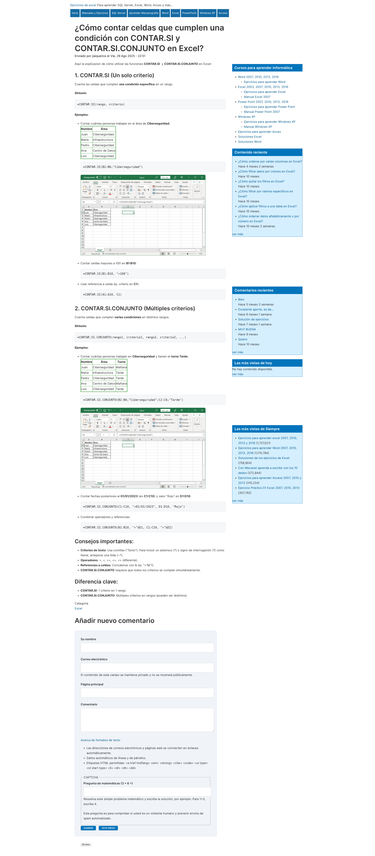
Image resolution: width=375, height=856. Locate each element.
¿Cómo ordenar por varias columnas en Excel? (270, 161)
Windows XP (207, 13)
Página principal (92, 684)
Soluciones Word (249, 141)
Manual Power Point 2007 (262, 112)
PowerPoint (189, 13)
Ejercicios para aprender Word (264, 82)
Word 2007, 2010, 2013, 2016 (258, 77)
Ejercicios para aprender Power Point (269, 107)
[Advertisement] (267, 37)
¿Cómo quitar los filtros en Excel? (261, 181)
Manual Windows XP (258, 126)
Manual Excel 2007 (257, 97)
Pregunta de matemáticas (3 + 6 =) (108, 783)
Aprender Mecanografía (143, 13)
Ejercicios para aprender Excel (265, 92)
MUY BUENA (247, 329)
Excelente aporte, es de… (256, 309)
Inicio (75, 13)
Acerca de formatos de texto (100, 740)
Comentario (89, 704)
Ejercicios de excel (83, 5)
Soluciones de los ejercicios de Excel (263, 458)
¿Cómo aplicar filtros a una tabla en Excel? (267, 206)
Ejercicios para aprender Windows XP (269, 121)
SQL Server (119, 13)
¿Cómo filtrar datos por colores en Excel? (266, 171)
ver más (237, 234)
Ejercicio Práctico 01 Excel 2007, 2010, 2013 (268, 488)
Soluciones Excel (250, 136)
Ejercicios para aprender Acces (259, 131)
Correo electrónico (94, 659)
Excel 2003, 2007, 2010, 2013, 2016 (263, 87)
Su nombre (88, 639)
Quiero (242, 339)
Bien (241, 299)
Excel (175, 13)
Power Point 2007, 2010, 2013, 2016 (263, 102)
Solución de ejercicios (253, 319)
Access (223, 13)
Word (165, 13)
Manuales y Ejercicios (95, 13)
